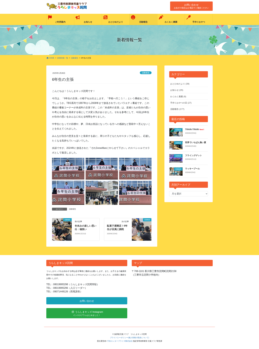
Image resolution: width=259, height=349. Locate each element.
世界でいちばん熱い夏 (195, 142)
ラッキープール (192, 168)
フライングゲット (193, 155)
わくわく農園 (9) (178, 96)
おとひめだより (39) (179, 84)
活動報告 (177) (177, 109)
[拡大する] (80, 161)
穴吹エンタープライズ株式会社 (119, 341)
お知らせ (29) (176, 90)
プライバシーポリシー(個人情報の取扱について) (129, 338)
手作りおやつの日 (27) (181, 103)
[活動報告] (62, 229)
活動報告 (146, 73)
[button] (191, 6)
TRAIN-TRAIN (194, 129)
